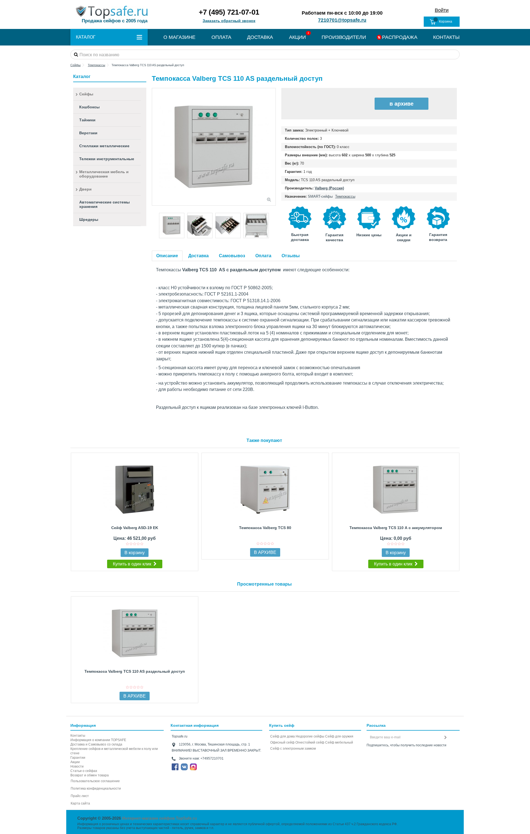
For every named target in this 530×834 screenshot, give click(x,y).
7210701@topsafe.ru (342, 20)
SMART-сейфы (320, 196)
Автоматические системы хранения (104, 204)
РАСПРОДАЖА (399, 37)
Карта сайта (80, 803)
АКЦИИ (297, 37)
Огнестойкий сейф (309, 742)
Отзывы (291, 255)
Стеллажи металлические (104, 146)
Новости (77, 766)
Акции (75, 762)
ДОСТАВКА (260, 37)
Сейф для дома (282, 736)
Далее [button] (273, 147)
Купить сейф (281, 725)
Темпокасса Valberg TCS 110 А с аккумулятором (395, 527)
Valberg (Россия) (329, 188)
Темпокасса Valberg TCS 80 (265, 527)
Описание (167, 255)
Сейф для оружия (339, 736)
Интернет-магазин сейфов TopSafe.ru (159, 818)
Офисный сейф (282, 742)
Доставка (198, 255)
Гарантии (77, 758)
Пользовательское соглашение (95, 781)
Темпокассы (345, 196)
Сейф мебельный (339, 742)
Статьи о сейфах (83, 771)
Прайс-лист (80, 796)
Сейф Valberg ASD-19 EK (134, 527)
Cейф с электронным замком (293, 748)
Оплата (263, 255)
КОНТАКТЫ (446, 37)
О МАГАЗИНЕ (179, 37)
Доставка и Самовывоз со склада (96, 744)
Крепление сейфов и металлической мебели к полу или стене (114, 751)
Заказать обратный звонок (229, 20)
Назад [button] (155, 147)
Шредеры (88, 219)
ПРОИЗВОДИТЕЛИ (344, 37)
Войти (442, 10)
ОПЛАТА (221, 37)
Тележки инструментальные (106, 159)
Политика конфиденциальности (96, 788)
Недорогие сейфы (310, 736)
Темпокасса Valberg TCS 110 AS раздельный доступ (134, 671)
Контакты (77, 736)
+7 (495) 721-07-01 (229, 12)
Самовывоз (232, 255)
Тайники (87, 120)
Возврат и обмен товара (89, 775)
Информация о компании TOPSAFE (98, 740)
